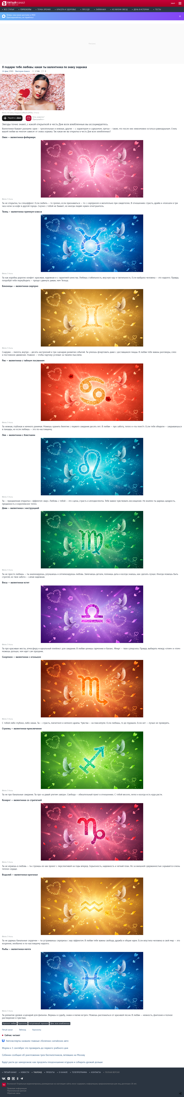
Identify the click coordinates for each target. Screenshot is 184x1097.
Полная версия (112, 1072)
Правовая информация (17, 1088)
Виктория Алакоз (22, 71)
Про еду (86, 9)
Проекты (50, 1072)
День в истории (141, 9)
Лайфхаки (101, 9)
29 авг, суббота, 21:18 (13, 5)
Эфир (173, 3)
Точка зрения (44, 9)
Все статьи (9, 9)
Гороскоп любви (9, 1023)
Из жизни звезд (120, 9)
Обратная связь (13, 1093)
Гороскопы (25, 9)
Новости (25, 1072)
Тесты (158, 9)
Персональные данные (16, 1090)
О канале (63, 1072)
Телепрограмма (79, 1072)
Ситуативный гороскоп (38, 1023)
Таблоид (38, 1072)
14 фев (5, 71)
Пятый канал (10, 1072)
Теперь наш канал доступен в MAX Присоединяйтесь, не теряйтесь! (20, 16)
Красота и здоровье (66, 9)
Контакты (96, 1072)
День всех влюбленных (60, 1023)
